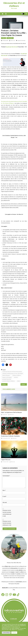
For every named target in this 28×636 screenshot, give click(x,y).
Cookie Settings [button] (6, 632)
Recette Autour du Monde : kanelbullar (10, 436)
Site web (5, 502)
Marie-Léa (12, 40)
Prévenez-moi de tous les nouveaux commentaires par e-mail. (7, 513)
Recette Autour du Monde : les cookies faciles (5, 384)
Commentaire (6, 475)
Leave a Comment (21, 40)
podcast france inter (6, 379)
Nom (4, 490)
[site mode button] (22, 14)
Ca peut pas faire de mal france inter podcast (12, 371)
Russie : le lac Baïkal (24, 384)
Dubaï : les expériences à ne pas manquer (11, 412)
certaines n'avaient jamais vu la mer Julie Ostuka (12, 373)
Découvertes (10, 38)
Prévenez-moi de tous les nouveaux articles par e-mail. (7, 523)
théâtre (18, 381)
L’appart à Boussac (5, 459)
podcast (16, 377)
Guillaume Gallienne (16, 375)
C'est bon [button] (14, 632)
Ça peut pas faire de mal (12, 46)
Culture (3, 38)
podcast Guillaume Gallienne (8, 381)
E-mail (4, 496)
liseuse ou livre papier (7, 377)
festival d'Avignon (6, 375)
